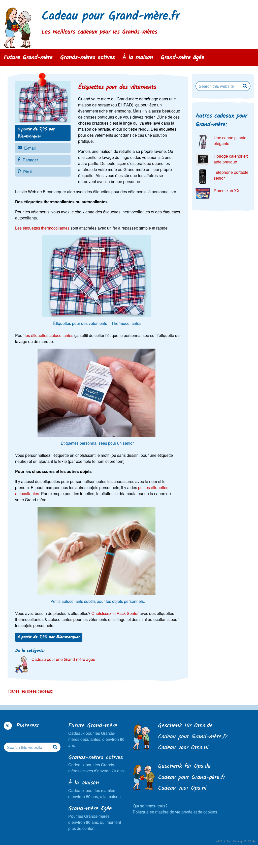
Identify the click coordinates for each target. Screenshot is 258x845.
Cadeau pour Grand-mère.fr (111, 16)
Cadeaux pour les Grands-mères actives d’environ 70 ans (96, 763)
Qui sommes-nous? (150, 806)
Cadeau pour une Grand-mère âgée (63, 659)
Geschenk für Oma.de (185, 726)
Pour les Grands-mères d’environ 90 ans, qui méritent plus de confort (94, 818)
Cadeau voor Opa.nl (182, 788)
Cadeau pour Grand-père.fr (191, 777)
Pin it (27, 172)
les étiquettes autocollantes (49, 335)
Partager (30, 160)
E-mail (30, 148)
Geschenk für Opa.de (184, 766)
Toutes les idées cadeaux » (32, 691)
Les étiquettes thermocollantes (42, 228)
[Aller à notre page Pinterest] (8, 726)
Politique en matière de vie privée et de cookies (175, 812)
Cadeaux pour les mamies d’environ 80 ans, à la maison (94, 789)
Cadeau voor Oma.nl (183, 748)
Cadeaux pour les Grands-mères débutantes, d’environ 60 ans (96, 735)
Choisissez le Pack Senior (115, 613)
